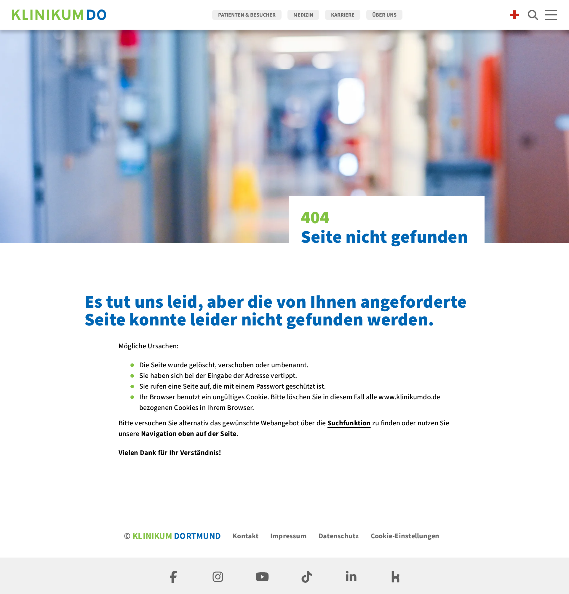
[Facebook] (173, 575)
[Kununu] (395, 575)
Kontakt (245, 536)
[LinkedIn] (351, 575)
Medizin (303, 15)
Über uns (384, 15)
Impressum (288, 536)
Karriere (342, 15)
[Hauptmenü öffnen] (551, 15)
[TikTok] (306, 575)
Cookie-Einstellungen (405, 536)
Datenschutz (339, 536)
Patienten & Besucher (247, 15)
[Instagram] (217, 575)
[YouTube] (262, 575)
